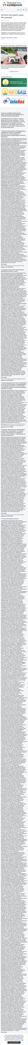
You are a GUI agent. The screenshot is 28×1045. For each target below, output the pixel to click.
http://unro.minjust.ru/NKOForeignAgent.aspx (13, 379)
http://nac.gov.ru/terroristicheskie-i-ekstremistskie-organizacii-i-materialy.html (13, 424)
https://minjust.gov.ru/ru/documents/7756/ (12, 265)
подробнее (17, 1036)
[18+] (12, 4)
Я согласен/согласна (14, 1042)
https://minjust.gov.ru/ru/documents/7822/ (12, 514)
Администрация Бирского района (9, 37)
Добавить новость (14, 71)
